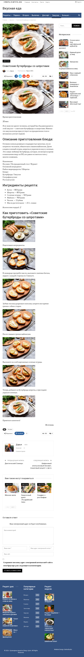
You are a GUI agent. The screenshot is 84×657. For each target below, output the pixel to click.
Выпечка (35, 15)
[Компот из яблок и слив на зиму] (7, 594)
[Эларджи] (49, 597)
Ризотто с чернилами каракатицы (49, 628)
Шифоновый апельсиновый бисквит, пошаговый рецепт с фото (41, 465)
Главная (27, 2)
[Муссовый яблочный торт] (63, 104)
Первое (16, 15)
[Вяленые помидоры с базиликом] (63, 84)
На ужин (10, 429)
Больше (65, 15)
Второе (26, 15)
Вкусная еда (12, 8)
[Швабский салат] (49, 636)
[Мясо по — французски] (7, 632)
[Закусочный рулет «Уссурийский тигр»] (28, 488)
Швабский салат (51, 641)
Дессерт (45, 15)
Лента (42, 2)
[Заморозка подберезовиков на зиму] (63, 64)
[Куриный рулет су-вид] (63, 54)
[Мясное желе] (12, 488)
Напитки (26, 617)
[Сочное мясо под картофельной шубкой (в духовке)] (63, 42)
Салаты (26, 604)
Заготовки (27, 608)
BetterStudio (68, 649)
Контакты (35, 2)
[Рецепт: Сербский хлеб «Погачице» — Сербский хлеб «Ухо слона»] (63, 94)
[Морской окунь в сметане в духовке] (7, 607)
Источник (49, 425)
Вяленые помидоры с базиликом (74, 84)
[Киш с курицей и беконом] (63, 75)
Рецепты (6, 15)
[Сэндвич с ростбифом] (44, 488)
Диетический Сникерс (14, 463)
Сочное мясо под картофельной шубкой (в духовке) (70, 44)
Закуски (55, 15)
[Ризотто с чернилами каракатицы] (49, 621)
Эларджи (48, 601)
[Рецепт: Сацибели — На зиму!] (49, 608)
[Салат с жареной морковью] (7, 621)
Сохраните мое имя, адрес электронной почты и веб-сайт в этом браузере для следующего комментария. (27, 564)
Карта (48, 2)
